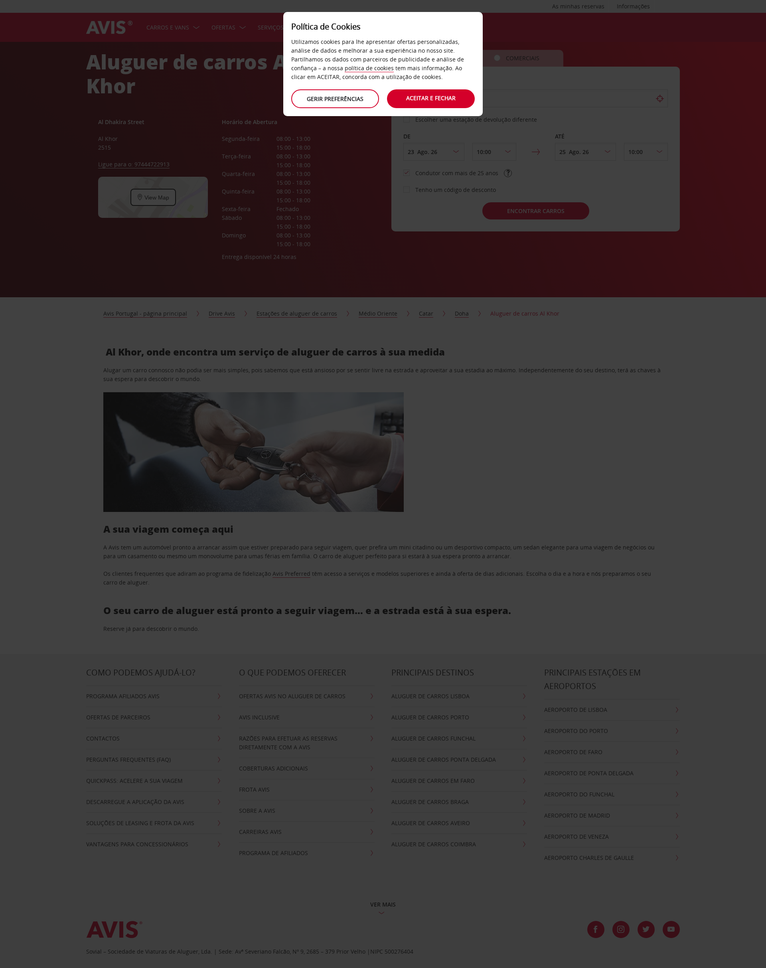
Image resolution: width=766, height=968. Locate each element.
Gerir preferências (335, 99)
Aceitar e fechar (431, 98)
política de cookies (369, 68)
